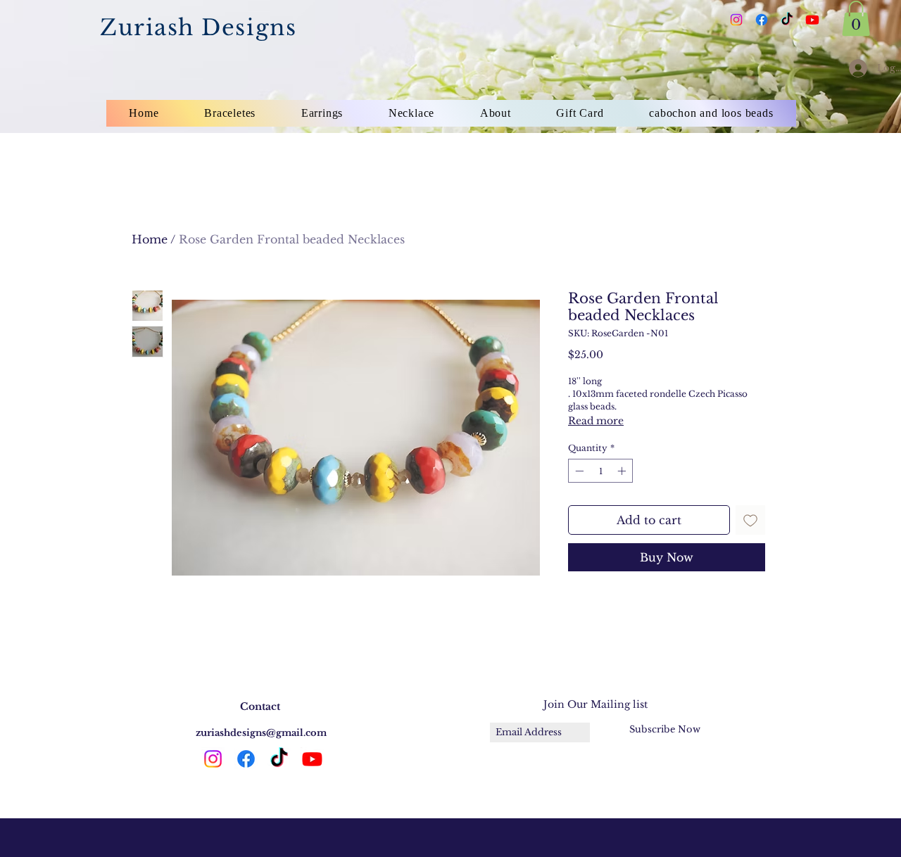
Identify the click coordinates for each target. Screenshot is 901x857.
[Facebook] (761, 19)
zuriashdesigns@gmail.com (261, 733)
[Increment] (623, 470)
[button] (856, 18)
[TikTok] (787, 19)
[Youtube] (812, 19)
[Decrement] (578, 470)
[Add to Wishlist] (750, 520)
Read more (596, 420)
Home (150, 239)
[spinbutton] (600, 470)
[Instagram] (736, 19)
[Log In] (854, 68)
